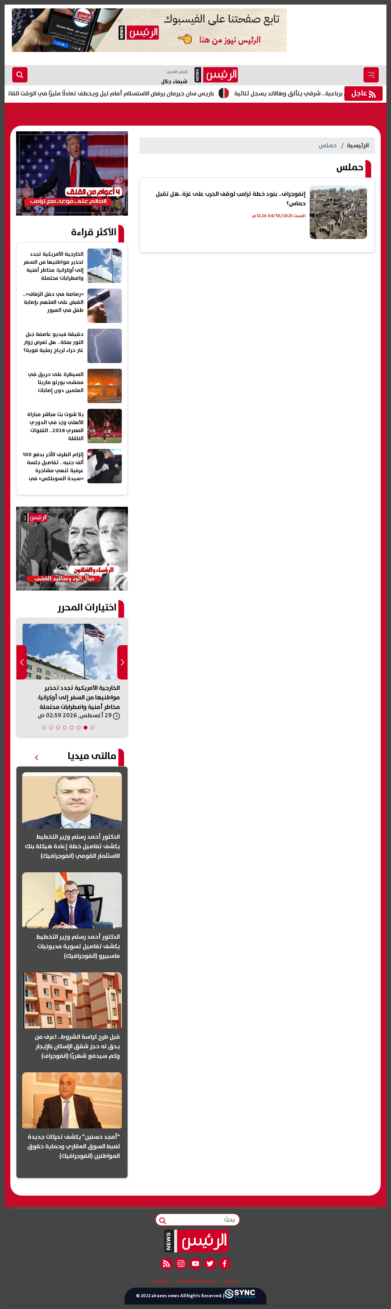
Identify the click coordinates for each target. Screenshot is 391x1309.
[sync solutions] (240, 1296)
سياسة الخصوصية (196, 1281)
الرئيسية (358, 145)
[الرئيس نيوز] (195, 1241)
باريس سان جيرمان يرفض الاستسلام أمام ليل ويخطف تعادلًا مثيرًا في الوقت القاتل (135, 93)
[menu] (371, 74)
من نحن (230, 1281)
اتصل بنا (161, 1281)
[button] (92, 728)
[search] (19, 74)
